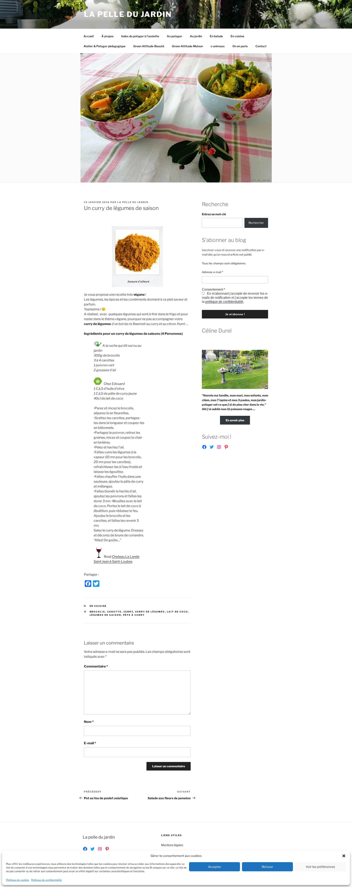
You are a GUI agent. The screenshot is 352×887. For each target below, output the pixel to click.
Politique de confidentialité (46, 880)
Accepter (214, 867)
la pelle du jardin (132, 202)
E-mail (90, 743)
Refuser (267, 867)
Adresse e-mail (212, 272)
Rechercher (256, 222)
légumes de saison (105, 615)
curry (128, 611)
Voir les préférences (320, 867)
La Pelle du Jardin (128, 14)
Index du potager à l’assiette (140, 36)
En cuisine (237, 36)
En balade (216, 36)
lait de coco (177, 611)
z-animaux (218, 46)
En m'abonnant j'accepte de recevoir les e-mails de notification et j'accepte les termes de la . (235, 297)
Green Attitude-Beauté (148, 46)
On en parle (240, 46)
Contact (260, 46)
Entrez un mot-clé (214, 214)
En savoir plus (235, 420)
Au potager (174, 36)
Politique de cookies (17, 880)
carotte (114, 611)
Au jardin (196, 36)
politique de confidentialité (224, 301)
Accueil (89, 36)
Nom (89, 722)
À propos (107, 36)
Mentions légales (172, 845)
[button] (344, 856)
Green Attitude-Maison (187, 46)
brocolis (97, 611)
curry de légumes (150, 611)
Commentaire (96, 666)
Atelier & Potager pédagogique (104, 46)
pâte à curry (134, 615)
